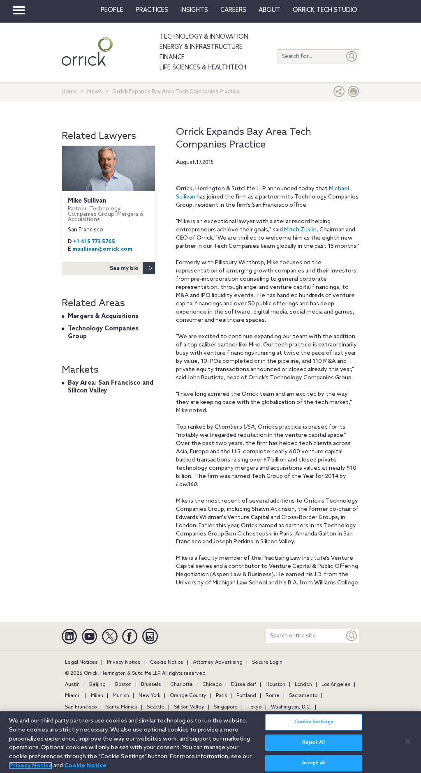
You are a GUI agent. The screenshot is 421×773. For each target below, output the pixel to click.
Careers (233, 10)
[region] (210, 742)
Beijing (97, 685)
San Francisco (81, 707)
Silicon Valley (189, 707)
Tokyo (254, 707)
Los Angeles (336, 685)
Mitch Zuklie (300, 229)
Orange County (188, 696)
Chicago (212, 685)
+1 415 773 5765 (94, 242)
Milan (97, 696)
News (94, 92)
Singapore (226, 707)
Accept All (314, 763)
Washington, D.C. (291, 707)
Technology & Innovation (204, 37)
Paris (221, 696)
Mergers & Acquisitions (103, 316)
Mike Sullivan (105, 210)
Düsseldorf (243, 685)
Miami (72, 696)
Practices (152, 10)
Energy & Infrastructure (201, 47)
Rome (273, 696)
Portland (246, 696)
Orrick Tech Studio (325, 10)
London (303, 685)
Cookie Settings (313, 722)
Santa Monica (121, 707)
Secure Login (267, 662)
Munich (121, 696)
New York (149, 696)
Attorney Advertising (218, 662)
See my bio (124, 268)
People (112, 10)
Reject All (313, 742)
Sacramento (303, 696)
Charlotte (181, 685)
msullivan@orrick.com (102, 249)
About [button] (269, 10)
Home (69, 92)
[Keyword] (352, 636)
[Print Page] (353, 93)
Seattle (155, 707)
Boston (123, 685)
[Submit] (352, 56)
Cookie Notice (166, 662)
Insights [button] (194, 10)
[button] (339, 93)
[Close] (408, 741)
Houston (275, 685)
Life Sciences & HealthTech (203, 68)
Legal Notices (81, 662)
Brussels (151, 685)
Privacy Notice (124, 662)
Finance (172, 57)
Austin (72, 685)
